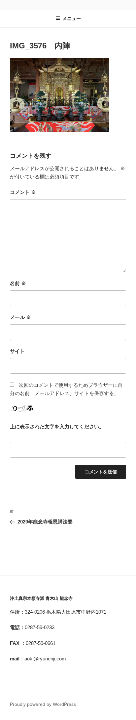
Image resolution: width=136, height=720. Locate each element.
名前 (18, 283)
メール (20, 317)
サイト (17, 351)
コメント (23, 192)
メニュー (71, 18)
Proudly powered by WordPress (43, 704)
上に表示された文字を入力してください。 (57, 426)
